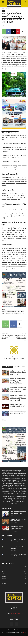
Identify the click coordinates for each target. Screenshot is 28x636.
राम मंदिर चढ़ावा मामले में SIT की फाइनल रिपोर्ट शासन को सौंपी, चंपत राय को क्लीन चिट (18, 372)
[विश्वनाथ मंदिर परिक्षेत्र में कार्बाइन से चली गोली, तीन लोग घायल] (5, 413)
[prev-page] (3, 419)
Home (3, 8)
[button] (2, 2)
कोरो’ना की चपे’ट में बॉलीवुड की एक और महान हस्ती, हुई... (18, 540)
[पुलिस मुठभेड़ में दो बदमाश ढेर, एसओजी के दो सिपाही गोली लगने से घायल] (5, 406)
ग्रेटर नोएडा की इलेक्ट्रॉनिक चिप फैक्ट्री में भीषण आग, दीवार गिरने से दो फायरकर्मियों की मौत (18, 389)
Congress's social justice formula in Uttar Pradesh (13, 311)
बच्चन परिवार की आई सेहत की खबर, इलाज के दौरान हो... (18, 548)
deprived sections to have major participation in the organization (13, 313)
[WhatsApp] (4, 31)
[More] (22, 31)
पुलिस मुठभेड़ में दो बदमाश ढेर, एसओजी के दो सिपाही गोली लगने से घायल (18, 406)
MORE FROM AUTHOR (19, 367)
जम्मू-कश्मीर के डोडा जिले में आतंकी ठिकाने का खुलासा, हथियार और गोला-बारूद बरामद (20, 338)
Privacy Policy (17, 629)
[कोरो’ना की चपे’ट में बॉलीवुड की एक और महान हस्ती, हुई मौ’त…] (5, 541)
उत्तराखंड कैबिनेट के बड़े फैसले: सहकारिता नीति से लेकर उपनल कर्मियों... (17, 528)
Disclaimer (10, 629)
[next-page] (5, 419)
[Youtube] (16, 624)
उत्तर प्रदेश (7, 8)
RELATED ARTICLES (7, 367)
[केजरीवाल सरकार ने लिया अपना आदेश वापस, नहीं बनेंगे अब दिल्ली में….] (5, 556)
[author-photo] (14, 353)
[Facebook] (8, 31)
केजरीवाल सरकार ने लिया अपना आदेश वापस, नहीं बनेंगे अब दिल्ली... (18, 555)
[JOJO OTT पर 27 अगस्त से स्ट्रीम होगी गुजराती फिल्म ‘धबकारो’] (5, 521)
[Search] (26, 2)
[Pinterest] (18, 31)
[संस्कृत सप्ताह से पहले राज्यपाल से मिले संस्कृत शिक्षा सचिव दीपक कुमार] (5, 514)
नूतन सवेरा (4, 25)
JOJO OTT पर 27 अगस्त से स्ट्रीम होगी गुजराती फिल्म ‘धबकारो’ (18, 520)
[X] (13, 31)
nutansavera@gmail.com (17, 613)
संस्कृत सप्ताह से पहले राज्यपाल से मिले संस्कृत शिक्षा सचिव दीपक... (18, 512)
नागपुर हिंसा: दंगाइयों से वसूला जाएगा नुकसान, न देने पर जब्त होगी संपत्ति (8, 337)
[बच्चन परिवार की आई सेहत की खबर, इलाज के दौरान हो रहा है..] (5, 548)
